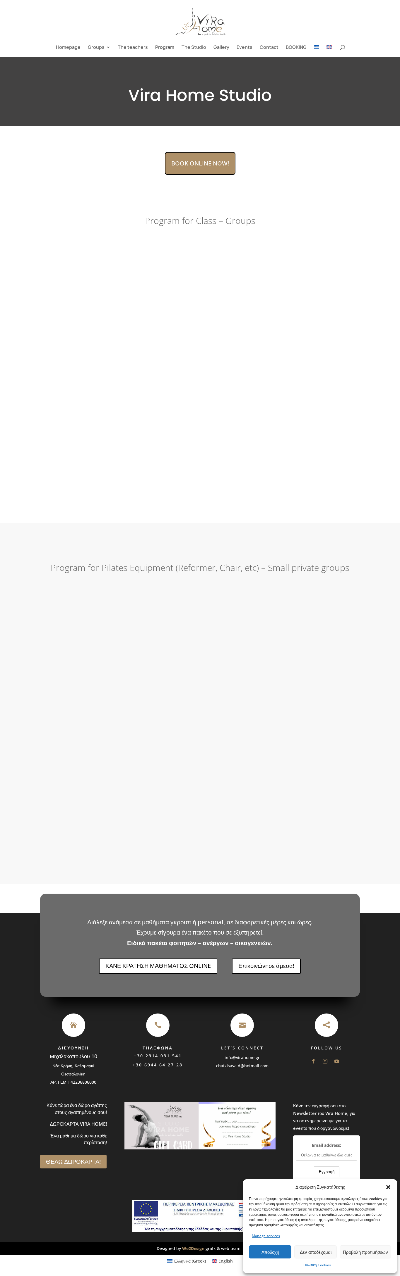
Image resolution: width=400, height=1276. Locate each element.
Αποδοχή (270, 1252)
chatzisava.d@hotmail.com (242, 1065)
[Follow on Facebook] (313, 1061)
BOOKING (296, 47)
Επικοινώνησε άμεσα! (266, 966)
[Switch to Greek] (316, 51)
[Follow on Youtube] (336, 1061)
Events (244, 47)
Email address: (326, 1145)
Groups (96, 47)
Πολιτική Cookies (317, 1265)
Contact (269, 47)
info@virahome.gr (242, 1057)
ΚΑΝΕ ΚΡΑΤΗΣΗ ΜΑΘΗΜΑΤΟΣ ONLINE (158, 966)
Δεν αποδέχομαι (315, 1252)
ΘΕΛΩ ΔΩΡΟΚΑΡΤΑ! (73, 1162)
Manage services (266, 1235)
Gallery (221, 47)
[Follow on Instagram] (325, 1061)
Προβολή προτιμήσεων (365, 1252)
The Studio (194, 47)
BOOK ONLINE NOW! (200, 163)
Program (164, 47)
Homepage (68, 47)
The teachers (133, 47)
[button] (388, 1187)
